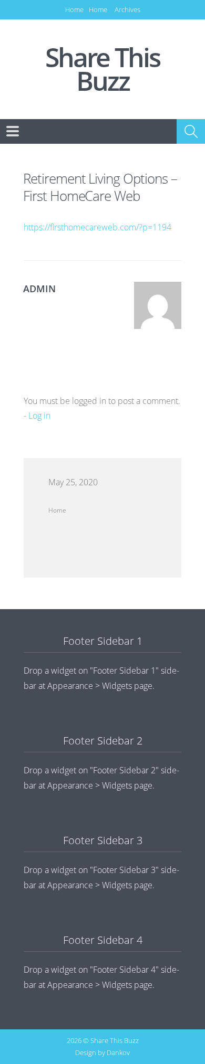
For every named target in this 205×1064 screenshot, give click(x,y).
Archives (127, 9)
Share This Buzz (102, 69)
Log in (39, 415)
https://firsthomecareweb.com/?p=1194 (97, 227)
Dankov (118, 1052)
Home (74, 9)
